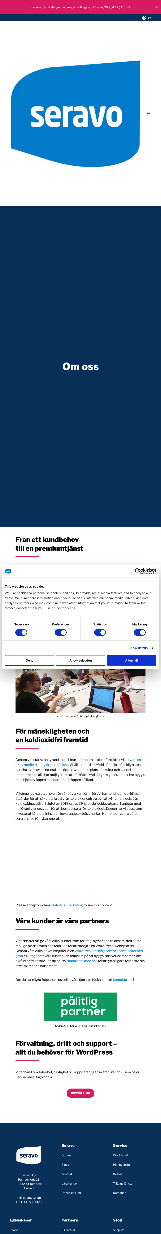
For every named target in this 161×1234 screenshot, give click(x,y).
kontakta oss (123, 980)
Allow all (131, 660)
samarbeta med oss (81, 961)
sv (149, 17)
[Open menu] (148, 113)
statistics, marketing (67, 905)
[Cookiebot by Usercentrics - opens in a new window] (137, 571)
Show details (138, 647)
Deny (29, 660)
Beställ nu (80, 1093)
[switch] (61, 632)
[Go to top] (140, 1227)
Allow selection (80, 660)
